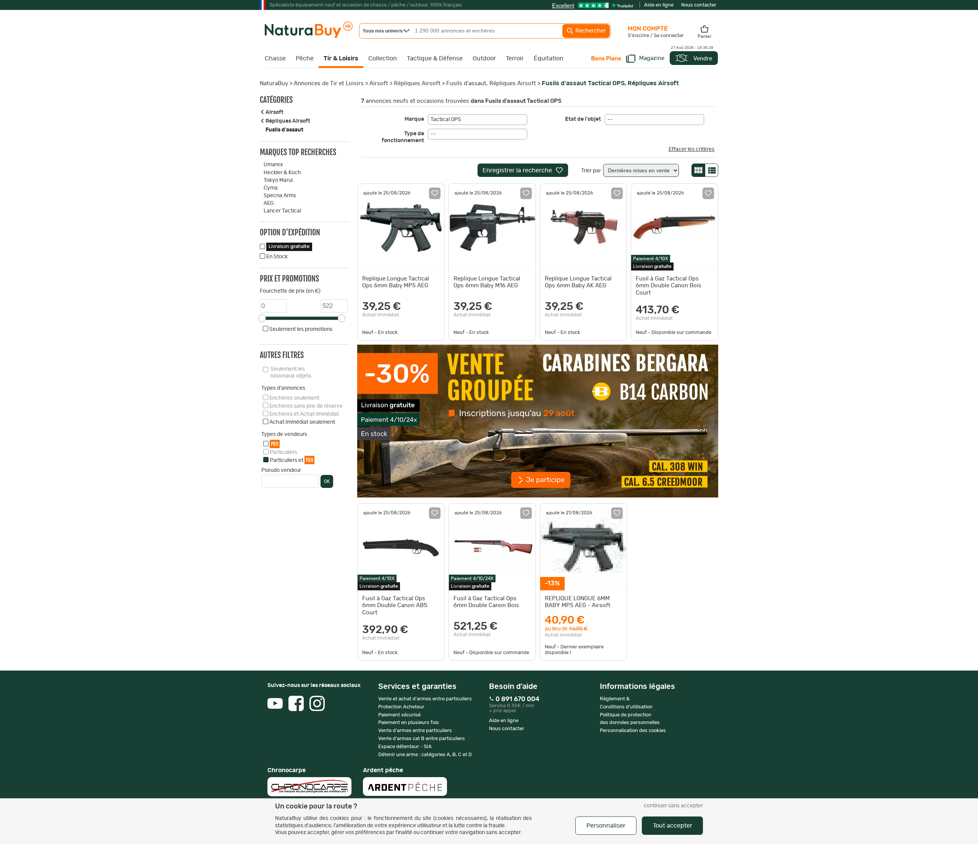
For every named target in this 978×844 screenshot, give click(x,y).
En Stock (277, 256)
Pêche (305, 58)
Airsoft (378, 83)
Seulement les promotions (300, 329)
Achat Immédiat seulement (302, 422)
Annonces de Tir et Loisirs (329, 83)
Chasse (275, 58)
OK (327, 481)
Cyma (271, 188)
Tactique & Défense (435, 58)
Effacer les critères (691, 149)
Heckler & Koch (282, 172)
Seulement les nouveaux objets (290, 372)
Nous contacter (698, 5)
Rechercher (590, 31)
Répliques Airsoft (417, 83)
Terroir (515, 58)
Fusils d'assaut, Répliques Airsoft (491, 83)
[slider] (262, 318)
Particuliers (283, 452)
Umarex (273, 164)
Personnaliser (605, 826)
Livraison (289, 246)
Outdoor (484, 58)
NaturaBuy (274, 83)
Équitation (548, 58)
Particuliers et (291, 460)
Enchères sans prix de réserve (306, 406)
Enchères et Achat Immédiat (304, 414)
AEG (269, 203)
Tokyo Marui (278, 180)
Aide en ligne (659, 5)
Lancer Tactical (282, 211)
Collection (382, 58)
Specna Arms (280, 195)
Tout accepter (672, 826)
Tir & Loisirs (341, 58)
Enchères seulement (294, 398)
